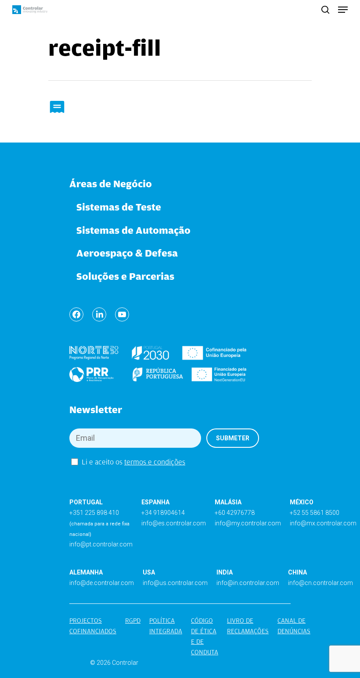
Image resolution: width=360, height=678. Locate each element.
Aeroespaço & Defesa (127, 253)
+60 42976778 (235, 512)
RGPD (132, 620)
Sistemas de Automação (133, 230)
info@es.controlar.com (173, 523)
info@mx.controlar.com (323, 523)
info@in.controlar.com (247, 582)
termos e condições (154, 462)
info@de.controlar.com (101, 582)
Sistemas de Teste (118, 207)
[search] (325, 9)
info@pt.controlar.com (101, 544)
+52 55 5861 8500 (314, 512)
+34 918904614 (163, 512)
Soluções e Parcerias (125, 276)
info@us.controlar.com (175, 582)
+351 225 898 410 (94, 512)
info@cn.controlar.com (320, 582)
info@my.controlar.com (248, 523)
